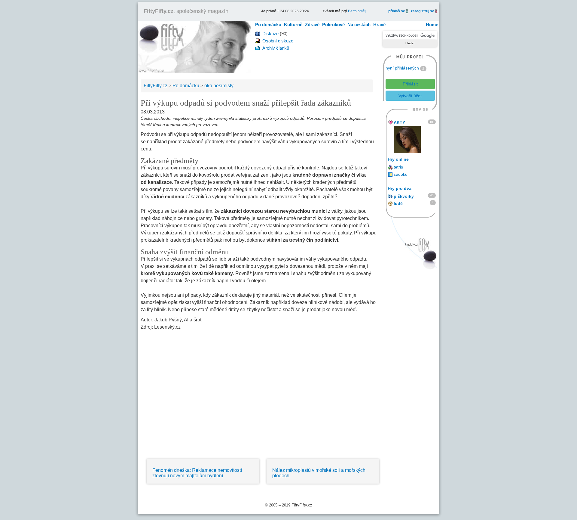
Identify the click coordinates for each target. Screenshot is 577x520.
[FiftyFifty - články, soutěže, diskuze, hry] (194, 46)
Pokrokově (333, 24)
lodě (398, 203)
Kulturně (293, 24)
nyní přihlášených (402, 68)
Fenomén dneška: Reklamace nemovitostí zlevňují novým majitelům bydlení (197, 472)
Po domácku (268, 24)
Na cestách (359, 24)
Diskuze (270, 33)
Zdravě (312, 24)
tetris (398, 167)
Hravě (379, 24)
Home (432, 24)
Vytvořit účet (410, 95)
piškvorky (404, 196)
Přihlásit (410, 84)
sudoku (401, 174)
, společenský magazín (186, 11)
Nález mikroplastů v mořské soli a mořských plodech (318, 472)
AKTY (399, 122)
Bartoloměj (357, 11)
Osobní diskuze (277, 40)
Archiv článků (275, 48)
